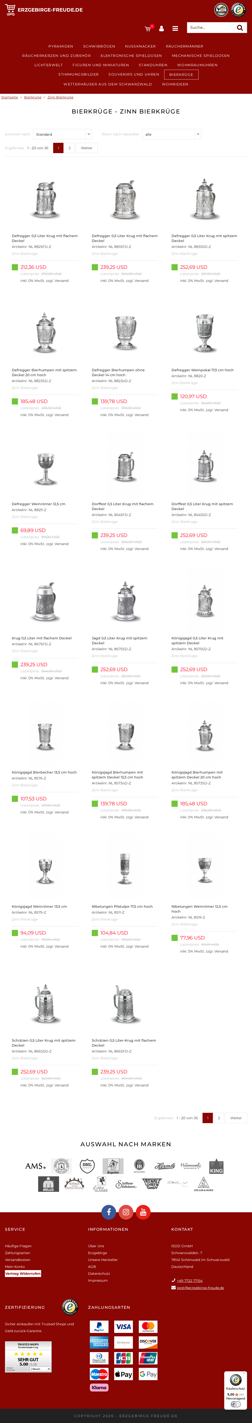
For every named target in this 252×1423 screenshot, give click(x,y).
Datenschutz (99, 1273)
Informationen (108, 1229)
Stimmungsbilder (78, 74)
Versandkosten (17, 1260)
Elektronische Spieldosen (131, 55)
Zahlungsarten (17, 1253)
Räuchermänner (185, 46)
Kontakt (182, 1229)
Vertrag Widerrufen (23, 1273)
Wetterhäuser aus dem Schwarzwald (107, 84)
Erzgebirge (97, 1253)
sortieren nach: (18, 134)
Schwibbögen (99, 46)
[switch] (236, 1404)
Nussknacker (140, 46)
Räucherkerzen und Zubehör (56, 55)
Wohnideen (175, 84)
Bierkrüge (181, 74)
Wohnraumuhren (197, 65)
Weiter (87, 148)
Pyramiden (60, 46)
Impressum (98, 1280)
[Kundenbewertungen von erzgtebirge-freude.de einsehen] (28, 1358)
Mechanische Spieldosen (201, 55)
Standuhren (153, 65)
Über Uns (96, 1246)
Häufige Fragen (18, 1246)
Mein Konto (15, 1266)
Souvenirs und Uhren (134, 74)
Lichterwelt (48, 65)
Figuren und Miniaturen (101, 65)
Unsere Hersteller (103, 1260)
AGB (92, 1266)
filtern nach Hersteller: (121, 134)
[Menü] (244, 1374)
